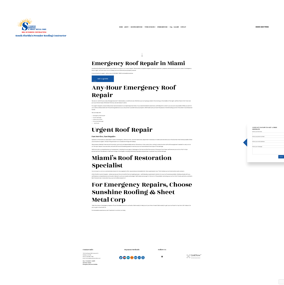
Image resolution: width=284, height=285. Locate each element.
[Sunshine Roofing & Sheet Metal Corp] (31, 25)
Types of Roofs (150, 27)
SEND (276, 156)
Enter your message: (252, 146)
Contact (183, 27)
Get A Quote (103, 79)
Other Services (162, 27)
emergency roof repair (123, 68)
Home (121, 27)
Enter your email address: (253, 141)
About (126, 27)
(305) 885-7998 (262, 27)
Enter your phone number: (253, 136)
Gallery (176, 27)
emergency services (99, 171)
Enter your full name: (252, 131)
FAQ (171, 27)
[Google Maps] (162, 257)
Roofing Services (136, 27)
